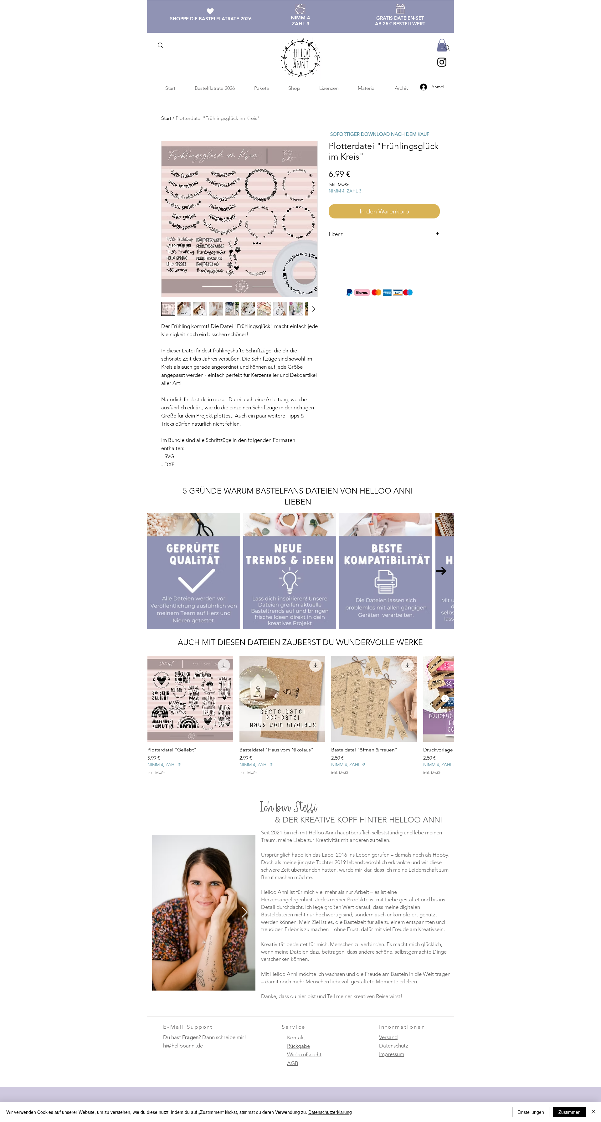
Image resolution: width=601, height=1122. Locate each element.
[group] (300, 719)
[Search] (160, 45)
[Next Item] (441, 571)
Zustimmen (569, 1112)
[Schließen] (593, 1112)
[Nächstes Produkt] (445, 698)
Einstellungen (530, 1112)
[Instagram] (442, 62)
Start (166, 118)
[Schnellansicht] (190, 699)
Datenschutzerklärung (330, 1112)
